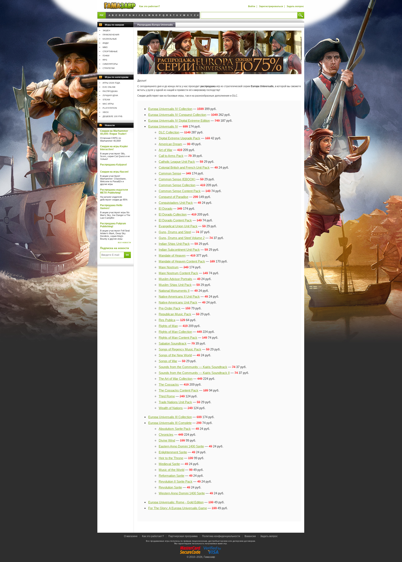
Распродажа (110, 91)
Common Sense (170, 173)
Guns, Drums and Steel (175, 232)
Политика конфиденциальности (221, 536)
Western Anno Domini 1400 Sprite (182, 493)
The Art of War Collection (175, 378)
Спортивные (110, 51)
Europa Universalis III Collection (170, 417)
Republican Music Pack (175, 314)
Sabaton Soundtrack (173, 343)
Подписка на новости (114, 248)
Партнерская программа (183, 536)
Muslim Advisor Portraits (175, 279)
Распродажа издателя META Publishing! (114, 191)
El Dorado (165, 208)
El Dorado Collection (173, 214)
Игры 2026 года (111, 83)
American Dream (170, 144)
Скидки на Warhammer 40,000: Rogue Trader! (114, 132)
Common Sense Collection (177, 185)
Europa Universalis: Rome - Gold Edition (176, 502)
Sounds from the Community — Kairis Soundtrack (193, 367)
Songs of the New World (175, 355)
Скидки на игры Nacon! (114, 171)
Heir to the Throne (171, 458)
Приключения (111, 35)
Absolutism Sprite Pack (175, 428)
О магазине (131, 536)
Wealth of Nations (171, 408)
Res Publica (167, 320)
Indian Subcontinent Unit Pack (179, 249)
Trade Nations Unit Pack (175, 402)
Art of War (165, 150)
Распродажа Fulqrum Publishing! (113, 225)
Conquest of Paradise (173, 197)
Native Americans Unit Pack (178, 302)
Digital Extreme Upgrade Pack (179, 138)
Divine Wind (167, 440)
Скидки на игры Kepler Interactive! (114, 148)
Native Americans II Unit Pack (179, 296)
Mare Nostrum (169, 267)
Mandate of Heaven (172, 255)
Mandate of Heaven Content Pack (182, 261)
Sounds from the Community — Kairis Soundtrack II (194, 373)
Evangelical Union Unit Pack (178, 226)
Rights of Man (168, 326)
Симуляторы (110, 64)
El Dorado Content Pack (175, 220)
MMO (105, 47)
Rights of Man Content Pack (178, 337)
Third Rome (167, 396)
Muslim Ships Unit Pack (175, 285)
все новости (124, 242)
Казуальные (110, 39)
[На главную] (120, 6)
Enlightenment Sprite (173, 452)
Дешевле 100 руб (112, 116)
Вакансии (250, 536)
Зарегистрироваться (271, 6)
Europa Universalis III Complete (170, 423)
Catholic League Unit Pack (177, 161)
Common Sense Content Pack (180, 191)
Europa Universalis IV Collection (170, 109)
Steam (106, 99)
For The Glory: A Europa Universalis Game (177, 508)
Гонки (106, 55)
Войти (251, 6)
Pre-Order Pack (169, 308)
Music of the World (171, 470)
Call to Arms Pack (171, 156)
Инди (105, 43)
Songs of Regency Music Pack (180, 349)
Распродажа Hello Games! (111, 207)
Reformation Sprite (171, 475)
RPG (105, 60)
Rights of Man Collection (175, 331)
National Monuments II (174, 290)
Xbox (106, 112)
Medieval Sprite (169, 464)
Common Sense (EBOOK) (177, 179)
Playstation (110, 108)
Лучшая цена (110, 95)
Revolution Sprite (170, 487)
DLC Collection (169, 132)
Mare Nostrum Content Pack (178, 273)
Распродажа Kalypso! (113, 164)
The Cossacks (169, 384)
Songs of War (168, 361)
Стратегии (109, 68)
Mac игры (108, 104)
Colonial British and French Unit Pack (184, 167)
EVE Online (109, 87)
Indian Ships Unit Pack (174, 243)
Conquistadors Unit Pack (176, 202)
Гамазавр (209, 557)
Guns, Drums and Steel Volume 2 (182, 238)
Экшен (106, 30)
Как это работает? (149, 6)
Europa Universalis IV (163, 126)
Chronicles (166, 434)
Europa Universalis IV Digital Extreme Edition (179, 120)
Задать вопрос (295, 6)
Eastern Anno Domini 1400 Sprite (181, 446)
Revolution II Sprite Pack (175, 481)
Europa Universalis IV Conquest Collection (177, 114)
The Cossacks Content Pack (178, 390)
